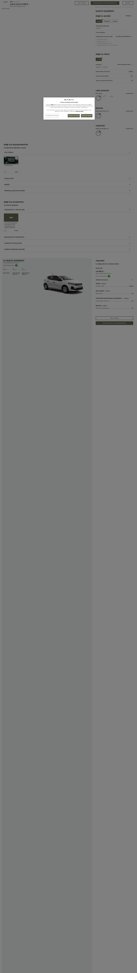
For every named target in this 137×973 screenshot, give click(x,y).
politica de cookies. (80, 111)
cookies (52, 104)
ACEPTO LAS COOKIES (87, 115)
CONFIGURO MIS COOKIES (52, 115)
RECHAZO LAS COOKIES (74, 115)
